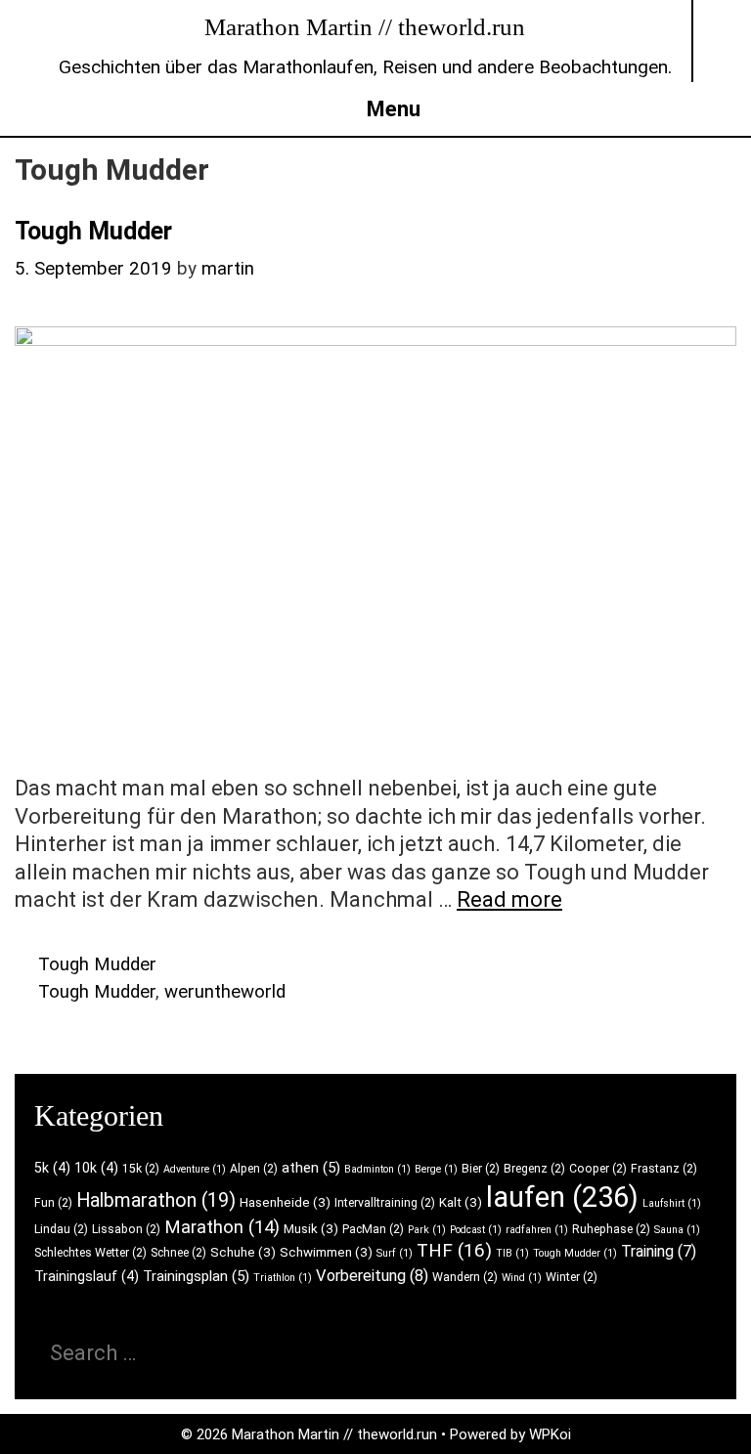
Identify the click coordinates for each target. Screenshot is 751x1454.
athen (311, 1167)
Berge (436, 1169)
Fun (53, 1203)
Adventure (194, 1169)
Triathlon (282, 1277)
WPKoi (550, 1434)
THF (454, 1250)
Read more (509, 899)
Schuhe (243, 1252)
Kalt (460, 1202)
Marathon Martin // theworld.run (364, 27)
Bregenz (534, 1169)
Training (658, 1251)
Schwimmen (326, 1252)
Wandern (465, 1277)
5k (52, 1168)
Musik (311, 1228)
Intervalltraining (384, 1203)
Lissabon (126, 1229)
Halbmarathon (156, 1200)
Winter (571, 1277)
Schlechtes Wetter (90, 1253)
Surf (394, 1253)
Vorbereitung (372, 1275)
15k (140, 1169)
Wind (522, 1277)
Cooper (598, 1169)
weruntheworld (225, 992)
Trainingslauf (86, 1276)
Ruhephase (611, 1229)
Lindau (61, 1229)
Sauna (677, 1229)
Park (427, 1229)
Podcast (476, 1229)
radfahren (537, 1229)
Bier (481, 1169)
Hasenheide (285, 1202)
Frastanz (664, 1169)
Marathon (222, 1227)
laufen (562, 1197)
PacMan (373, 1229)
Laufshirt (671, 1203)
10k (96, 1168)
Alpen (254, 1169)
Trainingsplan (196, 1276)
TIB (512, 1253)
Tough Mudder (93, 231)
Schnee (178, 1253)
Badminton (377, 1169)
